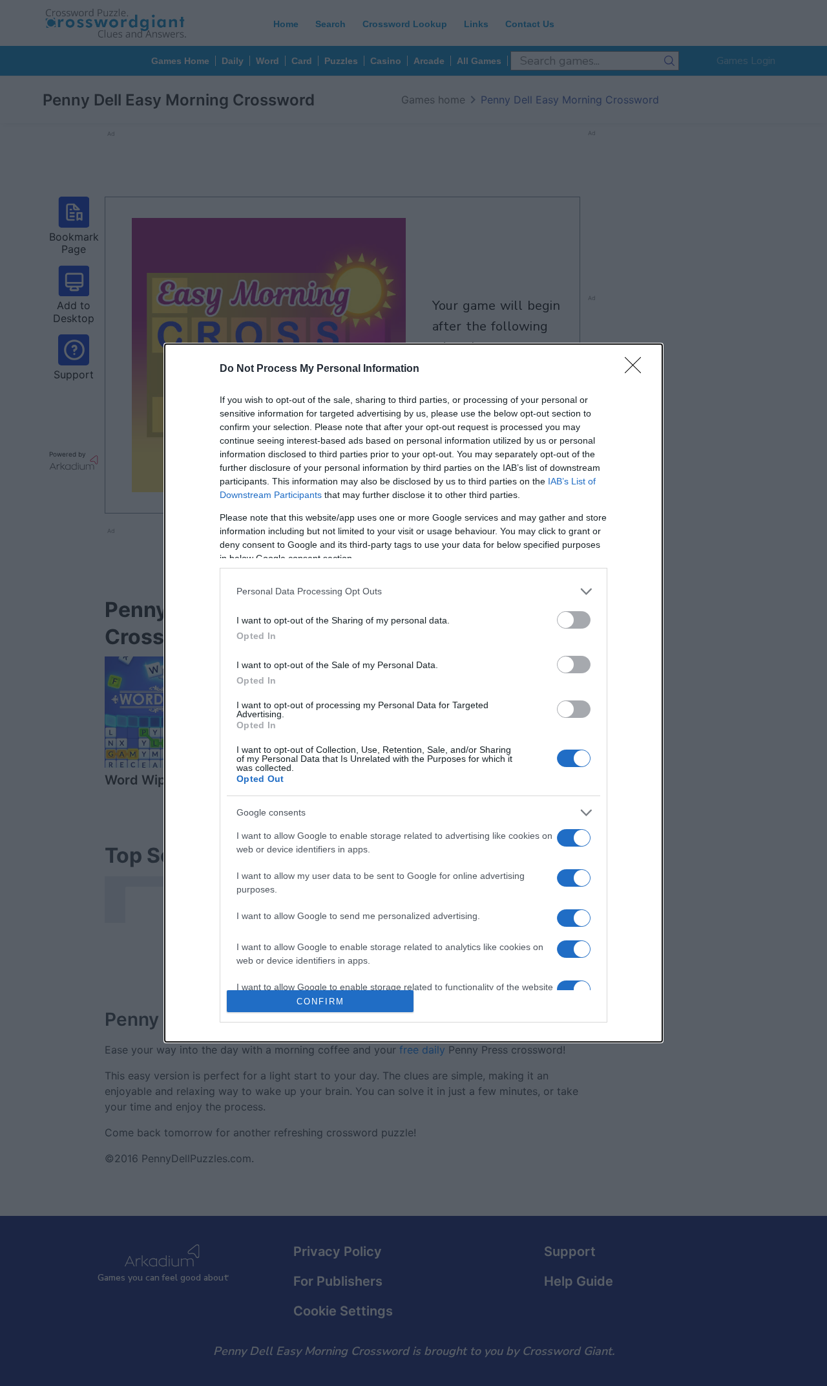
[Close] (637, 369)
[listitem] (413, 591)
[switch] (574, 620)
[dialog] (413, 693)
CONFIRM (320, 1001)
